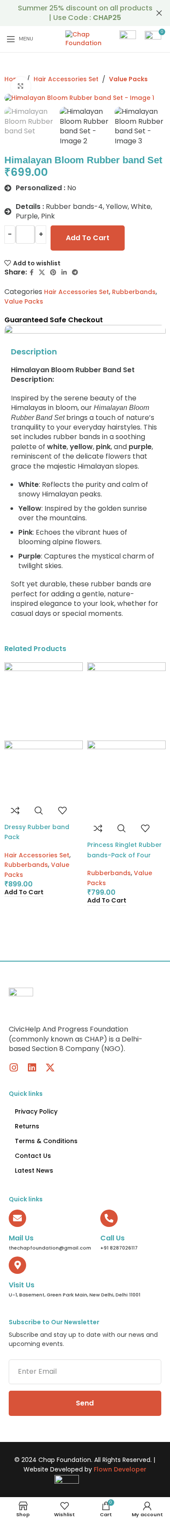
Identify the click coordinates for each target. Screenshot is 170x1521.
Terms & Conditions (46, 1141)
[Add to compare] (15, 810)
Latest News (34, 1170)
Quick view (39, 810)
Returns (27, 1126)
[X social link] (42, 272)
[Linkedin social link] (64, 272)
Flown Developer (120, 1469)
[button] (24, 892)
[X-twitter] (50, 1067)
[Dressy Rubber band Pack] (43, 701)
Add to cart (87, 238)
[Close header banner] (159, 13)
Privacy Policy (36, 1111)
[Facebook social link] (31, 272)
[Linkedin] (32, 1067)
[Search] (127, 39)
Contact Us (33, 1155)
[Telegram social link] (75, 272)
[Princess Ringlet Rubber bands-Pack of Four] (126, 701)
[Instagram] (13, 1067)
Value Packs (128, 79)
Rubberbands (134, 292)
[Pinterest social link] (53, 272)
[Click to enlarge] (21, 86)
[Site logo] (85, 38)
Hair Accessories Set (66, 79)
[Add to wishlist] (62, 810)
